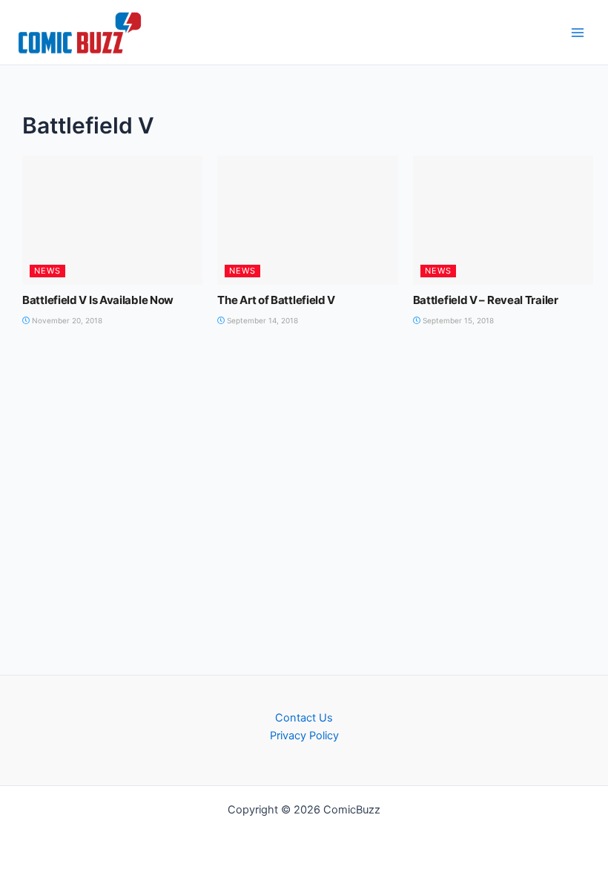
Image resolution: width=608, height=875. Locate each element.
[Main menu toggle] (577, 32)
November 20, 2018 (66, 320)
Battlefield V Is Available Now (98, 300)
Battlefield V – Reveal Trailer (485, 300)
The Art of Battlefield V (276, 300)
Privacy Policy (304, 735)
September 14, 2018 (261, 320)
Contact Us (304, 717)
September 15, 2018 (457, 320)
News (47, 270)
